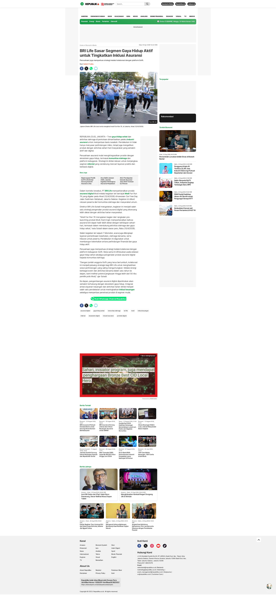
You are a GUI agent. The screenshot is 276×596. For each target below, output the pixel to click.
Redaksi (98, 570)
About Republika (85, 570)
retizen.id (191, 4)
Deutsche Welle (167, 4)
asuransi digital (87, 193)
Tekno (98, 554)
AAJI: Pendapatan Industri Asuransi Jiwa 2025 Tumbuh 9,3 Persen (127, 180)
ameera (84, 16)
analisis (143, 16)
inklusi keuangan (127, 289)
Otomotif (114, 21)
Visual (98, 557)
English (113, 557)
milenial (91, 164)
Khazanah (83, 548)
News (82, 551)
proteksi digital (122, 316)
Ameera (82, 545)
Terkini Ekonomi (165, 127)
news (135, 16)
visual (178, 16)
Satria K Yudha (88, 64)
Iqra (97, 548)
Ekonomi (88, 45)
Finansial (84, 21)
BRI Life (108, 191)
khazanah (119, 16)
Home (82, 45)
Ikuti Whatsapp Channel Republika (110, 299)
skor (110, 16)
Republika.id (180, 4)
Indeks (192, 16)
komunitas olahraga (118, 158)
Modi (127, 193)
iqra (128, 16)
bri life (126, 311)
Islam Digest (115, 548)
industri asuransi (108, 316)
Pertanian (105, 21)
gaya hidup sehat (119, 136)
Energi (91, 21)
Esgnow (82, 557)
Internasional (84, 554)
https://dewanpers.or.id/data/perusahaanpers (97, 584)
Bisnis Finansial (156, 16)
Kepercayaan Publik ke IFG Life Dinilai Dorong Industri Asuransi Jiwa (88, 180)
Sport (113, 551)
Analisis (98, 551)
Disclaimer (83, 573)
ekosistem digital (94, 316)
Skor (112, 545)
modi (132, 311)
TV (185, 16)
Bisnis (98, 21)
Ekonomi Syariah (98, 16)
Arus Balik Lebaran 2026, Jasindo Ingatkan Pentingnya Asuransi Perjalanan (108, 180)
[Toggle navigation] (82, 4)
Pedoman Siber (116, 570)
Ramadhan (99, 560)
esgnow (169, 16)
